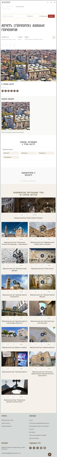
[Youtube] (41, 448)
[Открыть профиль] (51, 2)
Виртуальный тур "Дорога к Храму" (14, 347)
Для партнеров (34, 438)
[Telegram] (17, 91)
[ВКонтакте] (2, 91)
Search (51, 16)
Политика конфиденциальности (39, 423)
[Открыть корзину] (44, 2)
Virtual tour (43, 16)
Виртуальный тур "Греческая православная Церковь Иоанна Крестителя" (42, 373)
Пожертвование (6, 426)
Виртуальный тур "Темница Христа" (14, 372)
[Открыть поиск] (47, 2)
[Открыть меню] (54, 2)
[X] (8, 91)
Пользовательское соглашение (39, 426)
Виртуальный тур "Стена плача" (42, 268)
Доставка (32, 432)
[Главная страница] (2, 6)
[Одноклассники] (5, 91)
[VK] (34, 448)
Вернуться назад (7, 8)
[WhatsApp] (14, 91)
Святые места (5, 423)
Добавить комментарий (29, 181)
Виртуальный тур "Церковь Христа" (42, 347)
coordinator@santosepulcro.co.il (11, 453)
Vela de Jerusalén (5, 2)
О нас (31, 420)
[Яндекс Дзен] (44, 448)
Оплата (31, 429)
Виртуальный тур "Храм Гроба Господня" (28, 218)
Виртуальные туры (7, 420)
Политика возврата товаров (38, 435)
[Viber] (11, 91)
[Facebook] (30, 448)
